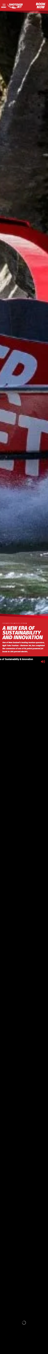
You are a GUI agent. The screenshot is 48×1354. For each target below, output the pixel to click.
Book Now (40, 6)
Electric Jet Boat (20, 623)
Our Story (11, 623)
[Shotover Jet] (18, 6)
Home (4, 623)
